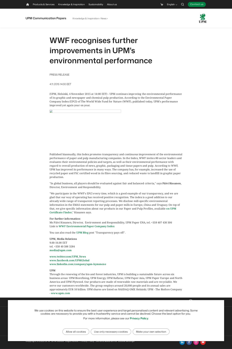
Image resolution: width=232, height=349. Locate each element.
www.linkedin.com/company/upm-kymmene (78, 264)
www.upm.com (60, 293)
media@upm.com (61, 250)
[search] (182, 4)
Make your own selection (151, 331)
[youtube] (203, 342)
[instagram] (196, 342)
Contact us (196, 4)
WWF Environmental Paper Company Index (87, 226)
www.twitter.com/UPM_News (68, 256)
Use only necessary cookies (111, 331)
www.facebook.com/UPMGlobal (69, 260)
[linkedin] (182, 342)
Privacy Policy (139, 318)
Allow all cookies (76, 331)
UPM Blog (82, 232)
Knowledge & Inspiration (86, 18)
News (104, 18)
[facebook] (189, 342)
